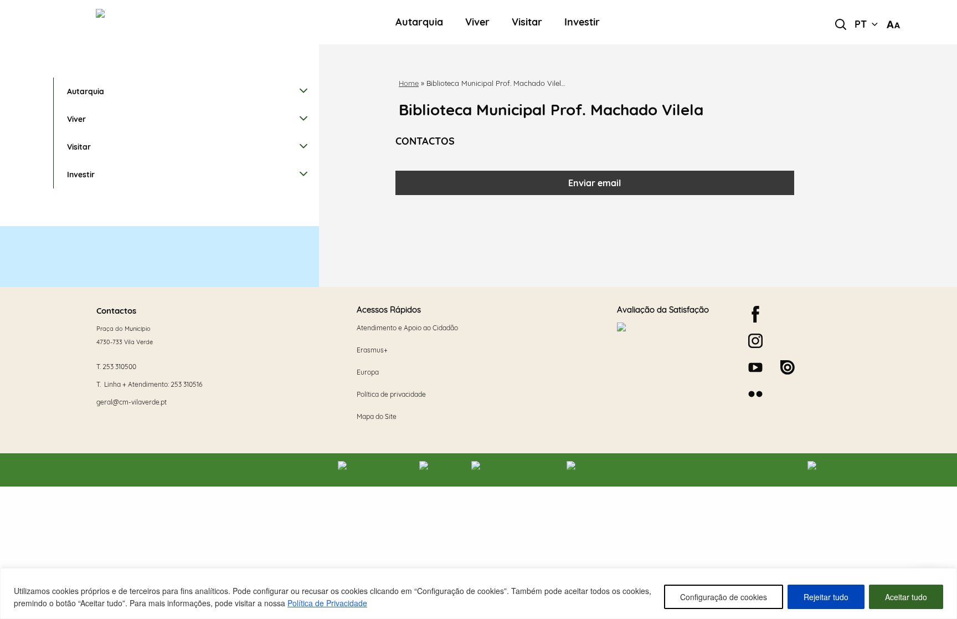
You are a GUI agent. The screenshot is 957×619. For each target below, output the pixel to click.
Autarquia (419, 22)
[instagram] (755, 340)
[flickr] (755, 394)
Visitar (527, 22)
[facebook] (755, 314)
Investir (582, 22)
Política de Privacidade (327, 602)
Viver (477, 22)
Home (409, 83)
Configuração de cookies (723, 596)
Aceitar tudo (906, 596)
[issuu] (787, 367)
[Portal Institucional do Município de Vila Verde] (169, 22)
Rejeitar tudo (826, 596)
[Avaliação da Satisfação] (673, 363)
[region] (478, 593)
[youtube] (755, 367)
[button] (866, 24)
